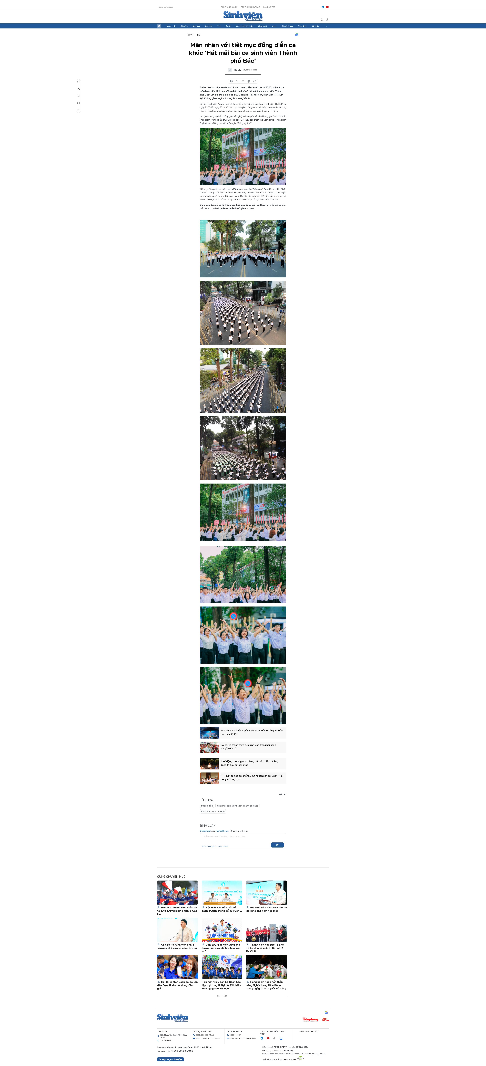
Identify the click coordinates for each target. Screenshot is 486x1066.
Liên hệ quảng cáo (202, 1032)
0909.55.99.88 (202, 1035)
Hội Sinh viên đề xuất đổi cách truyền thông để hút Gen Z (222, 909)
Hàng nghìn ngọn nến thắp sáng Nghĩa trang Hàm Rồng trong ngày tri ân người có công (266, 985)
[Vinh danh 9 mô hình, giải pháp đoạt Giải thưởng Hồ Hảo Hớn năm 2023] (209, 733)
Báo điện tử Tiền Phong (243, 16)
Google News (297, 35)
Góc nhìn (208, 26)
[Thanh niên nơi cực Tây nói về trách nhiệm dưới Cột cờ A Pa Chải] (266, 930)
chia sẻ (231, 81)
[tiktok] (276, 1038)
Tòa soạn (162, 1032)
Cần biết (315, 26)
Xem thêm (327, 26)
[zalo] (282, 1038)
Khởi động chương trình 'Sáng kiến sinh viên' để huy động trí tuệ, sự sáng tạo (249, 763)
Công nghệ (262, 26)
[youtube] (327, 7)
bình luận (254, 81)
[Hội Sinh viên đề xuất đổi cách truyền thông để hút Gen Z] (222, 893)
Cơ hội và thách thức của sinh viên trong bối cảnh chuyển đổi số (248, 746)
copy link (243, 81)
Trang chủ (159, 26)
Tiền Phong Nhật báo (250, 7)
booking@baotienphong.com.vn (208, 1038)
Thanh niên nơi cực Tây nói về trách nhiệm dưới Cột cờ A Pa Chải (265, 948)
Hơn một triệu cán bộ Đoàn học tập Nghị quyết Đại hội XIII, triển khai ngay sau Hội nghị (221, 985)
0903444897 (235, 1035)
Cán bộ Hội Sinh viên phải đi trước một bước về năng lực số (177, 946)
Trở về (78, 110)
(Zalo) (211, 1035)
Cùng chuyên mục (171, 876)
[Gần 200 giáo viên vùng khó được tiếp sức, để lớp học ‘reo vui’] (222, 930)
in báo (248, 81)
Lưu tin (78, 96)
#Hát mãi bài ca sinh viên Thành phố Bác (237, 805)
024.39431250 (166, 1040)
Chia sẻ (78, 88)
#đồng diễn (207, 805)
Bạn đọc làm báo (172, 1059)
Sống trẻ (184, 26)
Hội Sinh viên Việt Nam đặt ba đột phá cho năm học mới (266, 909)
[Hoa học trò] (325, 1020)
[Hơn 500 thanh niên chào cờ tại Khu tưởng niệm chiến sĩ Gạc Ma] (177, 893)
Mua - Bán (302, 26)
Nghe (78, 81)
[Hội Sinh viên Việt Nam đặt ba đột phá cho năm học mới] (266, 893)
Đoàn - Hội (171, 26)
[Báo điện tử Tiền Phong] (310, 1020)
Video (274, 26)
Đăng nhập (205, 831)
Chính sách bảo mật (309, 1032)
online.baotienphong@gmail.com (242, 1038)
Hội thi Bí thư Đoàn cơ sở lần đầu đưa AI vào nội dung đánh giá (177, 985)
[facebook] (322, 7)
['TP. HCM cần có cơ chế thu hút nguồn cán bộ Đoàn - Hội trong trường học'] (209, 778)
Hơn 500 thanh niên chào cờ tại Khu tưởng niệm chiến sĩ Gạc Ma (177, 911)
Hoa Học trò (269, 7)
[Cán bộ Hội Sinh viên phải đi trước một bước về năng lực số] (177, 930)
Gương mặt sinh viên (244, 26)
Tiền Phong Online (229, 7)
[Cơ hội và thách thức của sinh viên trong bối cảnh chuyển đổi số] (209, 747)
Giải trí (228, 26)
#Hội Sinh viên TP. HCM (213, 811)
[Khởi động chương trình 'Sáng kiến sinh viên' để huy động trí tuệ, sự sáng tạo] (209, 763)
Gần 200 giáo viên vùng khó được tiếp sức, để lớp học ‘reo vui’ (221, 948)
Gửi (277, 845)
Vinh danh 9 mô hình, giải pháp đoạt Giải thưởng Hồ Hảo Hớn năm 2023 (251, 732)
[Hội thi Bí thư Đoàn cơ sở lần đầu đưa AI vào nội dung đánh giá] (177, 967)
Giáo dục (196, 26)
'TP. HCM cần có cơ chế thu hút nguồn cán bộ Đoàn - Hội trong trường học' (251, 777)
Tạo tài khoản (222, 831)
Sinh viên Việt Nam (172, 1018)
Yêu (218, 26)
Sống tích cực (287, 26)
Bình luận (78, 103)
